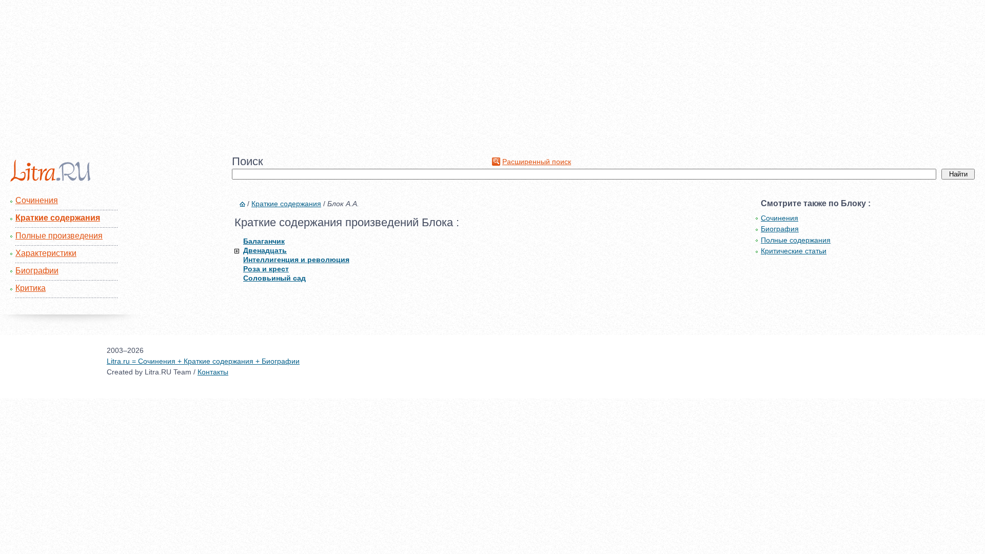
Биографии (36, 270)
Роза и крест (266, 269)
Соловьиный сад (274, 278)
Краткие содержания (57, 217)
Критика (30, 288)
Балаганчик (264, 241)
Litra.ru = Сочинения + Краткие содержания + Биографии (203, 361)
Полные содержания (796, 240)
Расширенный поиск (536, 161)
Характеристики (45, 253)
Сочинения (36, 200)
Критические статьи (793, 251)
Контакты (213, 372)
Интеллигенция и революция (296, 259)
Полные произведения (59, 235)
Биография (780, 229)
